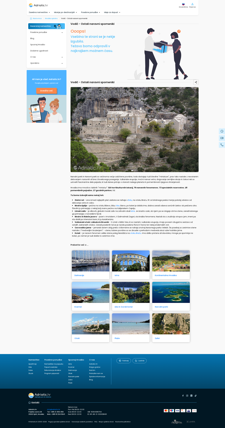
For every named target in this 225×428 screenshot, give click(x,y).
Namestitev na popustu (53, 364)
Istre (133, 211)
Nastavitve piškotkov (123, 422)
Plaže (70, 383)
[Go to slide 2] (134, 170)
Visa (118, 205)
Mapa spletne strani (106, 422)
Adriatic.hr (93, 364)
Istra (70, 364)
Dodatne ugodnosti (39, 50)
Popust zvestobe (50, 367)
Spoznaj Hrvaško (37, 44)
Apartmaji (33, 364)
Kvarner (71, 367)
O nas (33, 57)
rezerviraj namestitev (40, 26)
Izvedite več (46, 90)
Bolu (130, 200)
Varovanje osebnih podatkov (82, 422)
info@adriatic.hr (53, 409)
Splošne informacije (97, 376)
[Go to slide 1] (132, 170)
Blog (32, 38)
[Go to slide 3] (135, 170)
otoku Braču (135, 233)
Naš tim (92, 370)
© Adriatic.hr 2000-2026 (38, 422)
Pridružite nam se (96, 373)
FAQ (95, 422)
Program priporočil (51, 373)
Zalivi (70, 380)
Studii (31, 373)
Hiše (30, 367)
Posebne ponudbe (38, 32)
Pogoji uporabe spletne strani (59, 422)
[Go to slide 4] (137, 170)
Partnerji (125, 361)
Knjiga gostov (94, 367)
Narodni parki (73, 376)
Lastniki (141, 361)
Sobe (31, 370)
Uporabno (34, 63)
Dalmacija (72, 370)
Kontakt (35, 402)
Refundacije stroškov (52, 370)
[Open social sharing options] (196, 82)
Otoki (70, 373)
